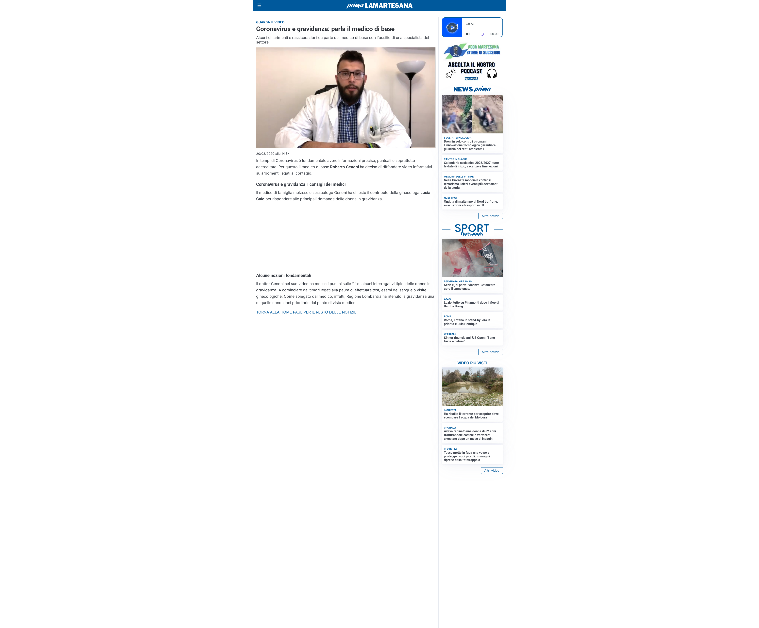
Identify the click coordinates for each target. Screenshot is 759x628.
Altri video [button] (491, 470)
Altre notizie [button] (490, 216)
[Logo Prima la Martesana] (379, 5)
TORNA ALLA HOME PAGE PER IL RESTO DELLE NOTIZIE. (307, 312)
